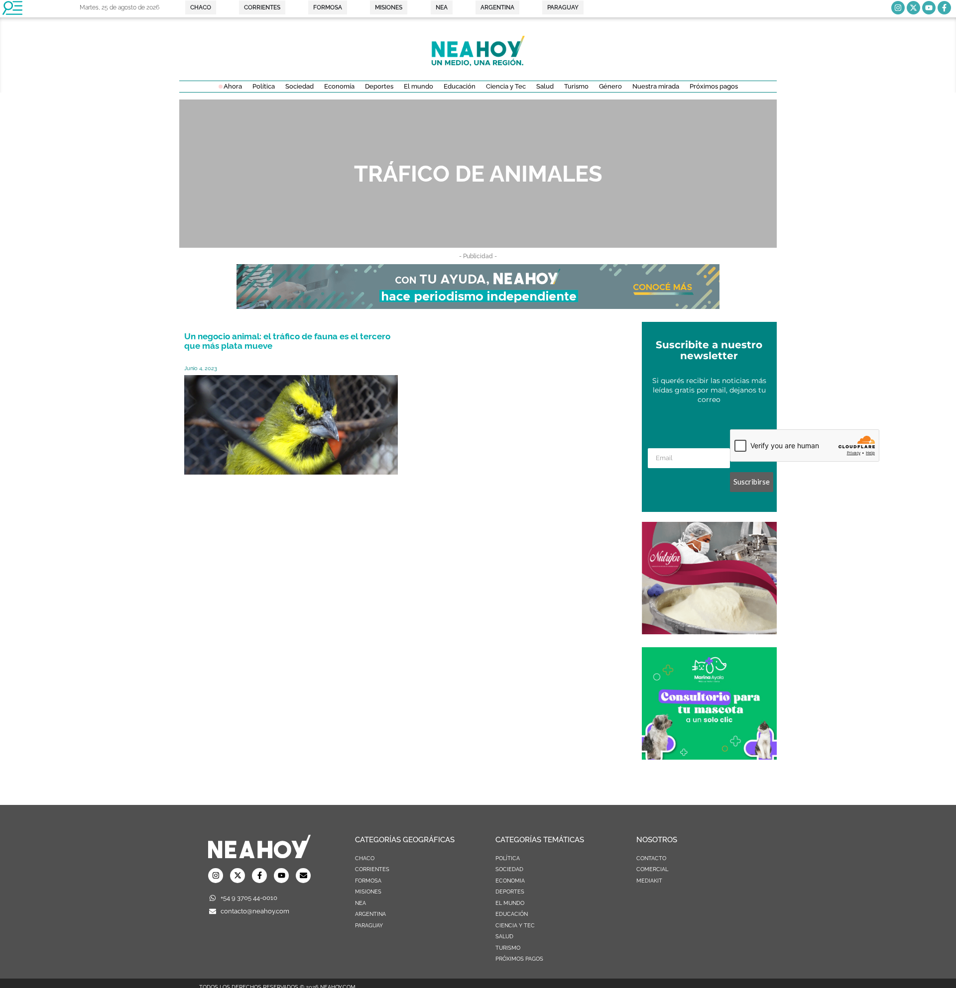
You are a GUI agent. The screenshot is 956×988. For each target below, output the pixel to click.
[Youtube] (929, 7)
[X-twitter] (913, 7)
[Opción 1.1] (478, 306)
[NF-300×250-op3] (709, 631)
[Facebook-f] (944, 7)
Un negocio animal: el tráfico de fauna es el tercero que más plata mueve (287, 341)
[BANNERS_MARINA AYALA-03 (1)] (709, 757)
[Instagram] (898, 7)
